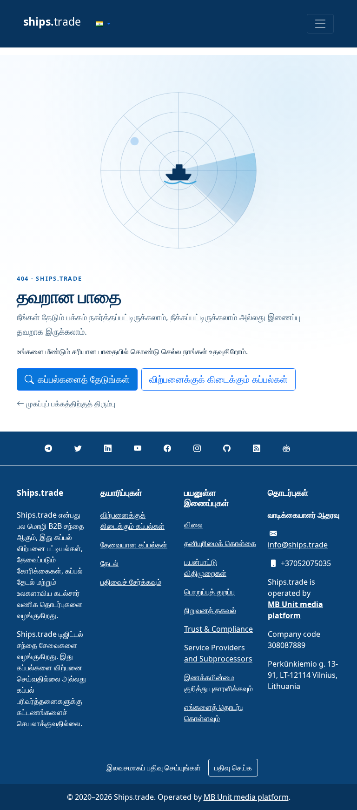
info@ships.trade (298, 545)
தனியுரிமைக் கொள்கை (220, 543)
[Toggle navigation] (320, 24)
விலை (193, 525)
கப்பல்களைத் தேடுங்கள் (84, 379)
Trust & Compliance (218, 629)
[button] (103, 23)
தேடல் (109, 563)
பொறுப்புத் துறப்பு (209, 592)
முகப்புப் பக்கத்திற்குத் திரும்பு (70, 403)
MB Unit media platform (246, 797)
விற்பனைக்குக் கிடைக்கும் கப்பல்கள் (218, 379)
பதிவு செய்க (233, 768)
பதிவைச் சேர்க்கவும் (130, 582)
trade (52, 21)
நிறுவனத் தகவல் (210, 610)
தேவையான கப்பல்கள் (133, 545)
